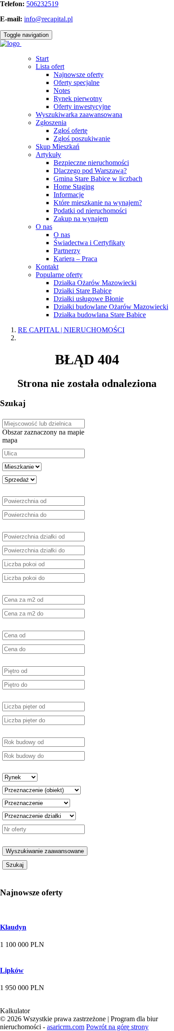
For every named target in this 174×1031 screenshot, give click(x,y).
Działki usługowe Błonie (89, 298)
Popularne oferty (59, 274)
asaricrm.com (65, 1027)
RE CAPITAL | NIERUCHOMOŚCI (71, 330)
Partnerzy (67, 250)
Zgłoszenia (51, 122)
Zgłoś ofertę (70, 130)
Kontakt (47, 266)
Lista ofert (50, 66)
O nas (44, 226)
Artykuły (48, 154)
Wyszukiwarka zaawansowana (79, 114)
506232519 (42, 4)
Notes (62, 90)
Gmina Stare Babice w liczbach (98, 178)
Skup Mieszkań (57, 146)
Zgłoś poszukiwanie (82, 138)
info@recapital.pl (48, 19)
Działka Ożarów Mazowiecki (95, 282)
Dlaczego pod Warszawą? (90, 170)
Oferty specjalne (76, 82)
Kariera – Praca (75, 258)
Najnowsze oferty (79, 74)
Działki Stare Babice (83, 290)
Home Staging (74, 186)
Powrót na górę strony (117, 1027)
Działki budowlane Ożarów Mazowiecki (111, 306)
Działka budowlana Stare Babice (100, 314)
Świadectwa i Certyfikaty (89, 242)
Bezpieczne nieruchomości (91, 162)
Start (42, 58)
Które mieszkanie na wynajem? (98, 202)
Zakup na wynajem (81, 218)
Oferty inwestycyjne (82, 106)
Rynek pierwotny (78, 98)
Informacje (69, 194)
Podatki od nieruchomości (90, 210)
